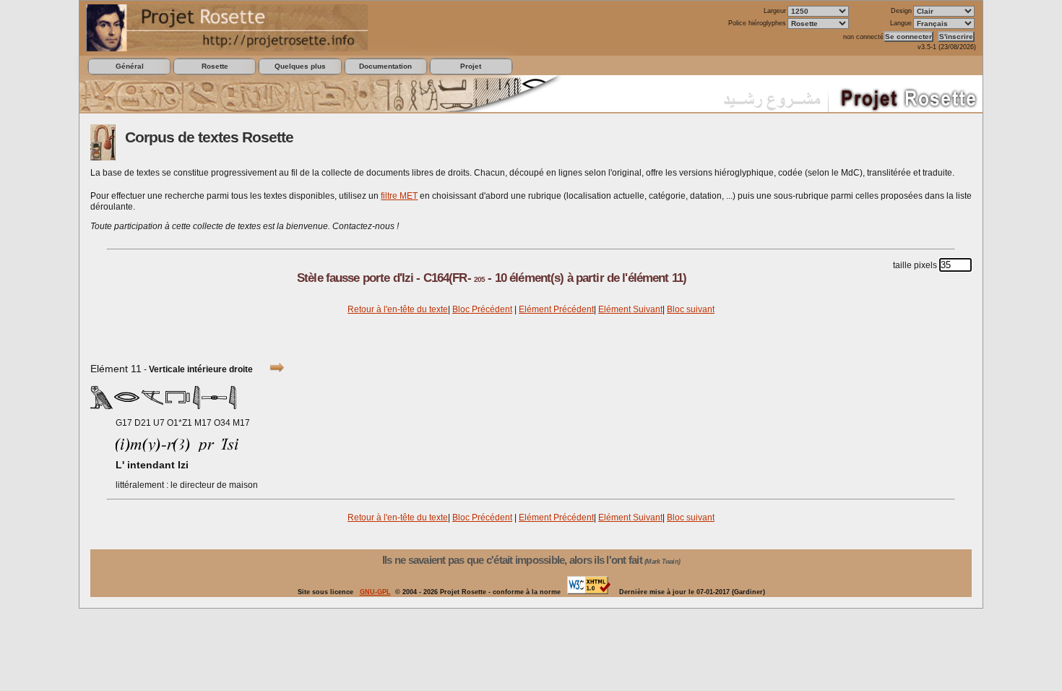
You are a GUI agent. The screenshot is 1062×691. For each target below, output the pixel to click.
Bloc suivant (691, 309)
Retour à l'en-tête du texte (397, 309)
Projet (470, 66)
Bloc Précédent (482, 309)
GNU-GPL (375, 592)
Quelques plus (300, 66)
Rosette (215, 66)
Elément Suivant (630, 309)
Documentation (385, 66)
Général (130, 66)
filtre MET (399, 196)
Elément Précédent (556, 309)
